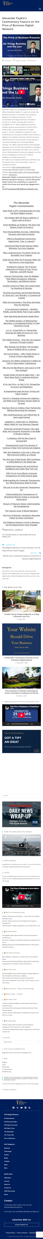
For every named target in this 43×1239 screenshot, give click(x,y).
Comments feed (7, 1069)
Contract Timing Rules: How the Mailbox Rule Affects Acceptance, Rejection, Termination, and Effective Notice (21, 278)
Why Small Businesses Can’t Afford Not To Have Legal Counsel (21, 416)
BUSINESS (4, 536)
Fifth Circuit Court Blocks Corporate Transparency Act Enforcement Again (21, 474)
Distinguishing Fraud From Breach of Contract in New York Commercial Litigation (21, 446)
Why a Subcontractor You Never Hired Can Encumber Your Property (21, 254)
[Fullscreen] (38, 724)
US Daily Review (11, 931)
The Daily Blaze (11, 1021)
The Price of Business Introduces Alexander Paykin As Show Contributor (21, 516)
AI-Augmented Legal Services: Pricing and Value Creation (21, 392)
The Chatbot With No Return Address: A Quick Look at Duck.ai (21, 219)
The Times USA (11, 969)
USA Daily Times (11, 999)
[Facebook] (14, 1108)
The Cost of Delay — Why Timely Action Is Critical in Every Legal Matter (21, 355)
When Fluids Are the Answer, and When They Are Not (18, 978)
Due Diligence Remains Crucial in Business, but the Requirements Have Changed (21, 523)
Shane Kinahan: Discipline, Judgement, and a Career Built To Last (21, 926)
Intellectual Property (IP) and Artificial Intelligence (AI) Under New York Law (21, 467)
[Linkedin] (26, 1108)
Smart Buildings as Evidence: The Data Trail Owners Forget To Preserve (21, 226)
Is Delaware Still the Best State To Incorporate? (21, 439)
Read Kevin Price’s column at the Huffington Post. (17, 1053)
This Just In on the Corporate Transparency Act (21, 488)
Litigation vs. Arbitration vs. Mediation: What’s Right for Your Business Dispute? (21, 423)
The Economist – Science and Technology (20, 989)
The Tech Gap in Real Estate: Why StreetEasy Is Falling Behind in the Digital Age (21, 460)
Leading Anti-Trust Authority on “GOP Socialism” (16, 1027)
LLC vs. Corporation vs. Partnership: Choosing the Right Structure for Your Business (21, 332)
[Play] (5, 724)
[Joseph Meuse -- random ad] (12, 529)
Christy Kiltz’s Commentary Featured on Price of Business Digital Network (21, 659)
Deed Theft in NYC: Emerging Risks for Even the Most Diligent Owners (21, 212)
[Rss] (30, 1108)
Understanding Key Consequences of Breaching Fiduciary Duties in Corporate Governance (21, 496)
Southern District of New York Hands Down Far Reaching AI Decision (21, 287)
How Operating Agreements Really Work (21, 316)
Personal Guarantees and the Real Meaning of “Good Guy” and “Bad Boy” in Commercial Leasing (21, 295)
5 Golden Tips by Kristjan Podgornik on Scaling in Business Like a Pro (21, 615)
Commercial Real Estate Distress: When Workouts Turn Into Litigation (21, 247)
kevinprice (8, 60)
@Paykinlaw (13, 175)
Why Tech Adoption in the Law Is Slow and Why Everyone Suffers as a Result (21, 453)
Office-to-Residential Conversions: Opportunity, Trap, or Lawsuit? (21, 240)
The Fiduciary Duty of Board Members (21, 511)
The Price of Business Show (15, 912)
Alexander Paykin (11, 534)
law (9, 536)
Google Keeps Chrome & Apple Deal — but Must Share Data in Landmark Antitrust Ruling (21, 377)
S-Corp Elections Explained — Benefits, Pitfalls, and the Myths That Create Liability (21, 310)
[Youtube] (22, 1108)
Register (4, 1062)
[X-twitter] (18, 1108)
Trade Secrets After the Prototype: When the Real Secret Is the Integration (21, 261)
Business (33, 60)
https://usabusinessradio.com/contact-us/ (17, 867)
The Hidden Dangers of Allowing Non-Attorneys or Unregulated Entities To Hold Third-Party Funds (22, 323)
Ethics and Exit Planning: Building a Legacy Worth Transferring (20, 961)
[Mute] (35, 724)
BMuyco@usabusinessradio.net (23, 878)
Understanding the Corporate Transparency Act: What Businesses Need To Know (21, 481)
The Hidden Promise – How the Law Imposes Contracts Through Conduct (21, 341)
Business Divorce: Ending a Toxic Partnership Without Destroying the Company (21, 409)
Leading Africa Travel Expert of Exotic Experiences (16, 964)
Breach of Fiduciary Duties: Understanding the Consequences (21, 505)
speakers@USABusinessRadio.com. (24, 189)
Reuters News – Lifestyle (14, 994)
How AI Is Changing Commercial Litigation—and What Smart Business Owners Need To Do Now (21, 400)
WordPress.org (6, 1071)
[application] (21, 715)
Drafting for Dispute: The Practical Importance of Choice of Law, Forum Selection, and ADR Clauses (21, 269)
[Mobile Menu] (40, 9)
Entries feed (5, 1067)
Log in (4, 1065)
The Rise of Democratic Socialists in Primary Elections (17, 1025)
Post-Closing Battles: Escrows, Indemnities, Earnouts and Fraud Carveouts (21, 233)
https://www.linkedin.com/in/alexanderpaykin (24, 172)
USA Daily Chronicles (13, 953)
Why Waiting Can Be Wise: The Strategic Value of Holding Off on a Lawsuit (21, 348)
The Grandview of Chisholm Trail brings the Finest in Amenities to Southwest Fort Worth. (21, 692)
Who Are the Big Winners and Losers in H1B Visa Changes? (21, 369)
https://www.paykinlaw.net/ (21, 167)
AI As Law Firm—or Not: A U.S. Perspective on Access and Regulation (21, 385)
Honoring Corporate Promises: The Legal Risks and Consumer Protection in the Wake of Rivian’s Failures (21, 431)
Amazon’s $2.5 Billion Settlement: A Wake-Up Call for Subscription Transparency (21, 362)
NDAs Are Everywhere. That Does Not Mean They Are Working (21, 303)
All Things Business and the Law (26, 534)
